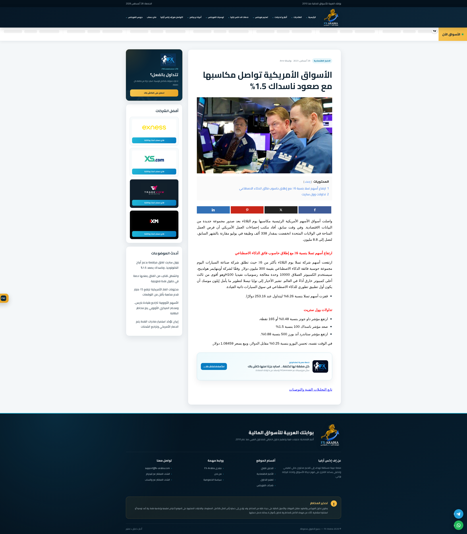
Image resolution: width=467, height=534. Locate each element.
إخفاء (307, 181)
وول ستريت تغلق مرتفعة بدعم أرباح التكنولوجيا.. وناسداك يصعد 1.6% (157, 265)
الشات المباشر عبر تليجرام (158, 474)
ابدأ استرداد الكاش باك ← (213, 366)
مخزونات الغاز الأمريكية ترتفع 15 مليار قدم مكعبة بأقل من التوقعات (156, 292)
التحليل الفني (267, 468)
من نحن (218, 474)
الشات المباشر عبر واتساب (157, 480)
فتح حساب (151, 17)
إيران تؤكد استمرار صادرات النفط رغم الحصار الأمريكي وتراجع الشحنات (157, 324)
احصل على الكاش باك (154, 93)
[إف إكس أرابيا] (331, 17)
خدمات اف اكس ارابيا (239, 17)
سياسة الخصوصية (212, 479)
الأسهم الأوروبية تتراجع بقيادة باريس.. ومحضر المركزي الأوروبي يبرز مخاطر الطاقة (156, 308)
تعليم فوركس (261, 17)
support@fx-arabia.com (157, 468)
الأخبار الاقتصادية (265, 474)
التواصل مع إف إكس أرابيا (172, 17)
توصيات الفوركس (216, 17)
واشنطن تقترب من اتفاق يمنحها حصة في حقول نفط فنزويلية (156, 278)
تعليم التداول (266, 479)
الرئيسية (312, 17)
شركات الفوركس (265, 485)
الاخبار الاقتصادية (322, 61)
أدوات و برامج (195, 17)
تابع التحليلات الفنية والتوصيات (310, 389)
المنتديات (298, 17)
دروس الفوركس (135, 17)
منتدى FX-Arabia (213, 468)
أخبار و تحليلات (281, 17)
